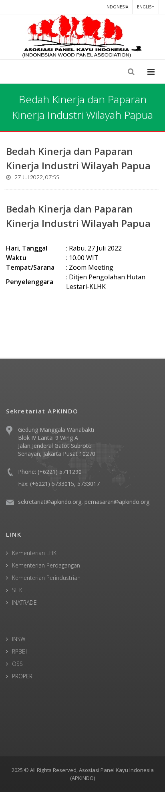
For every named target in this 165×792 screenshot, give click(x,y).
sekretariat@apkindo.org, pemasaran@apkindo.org (83, 501)
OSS (17, 664)
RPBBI (19, 651)
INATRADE (24, 602)
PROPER (22, 676)
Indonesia (116, 7)
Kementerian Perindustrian (46, 577)
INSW (18, 639)
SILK (17, 590)
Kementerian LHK (34, 553)
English (146, 7)
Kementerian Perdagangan (46, 565)
